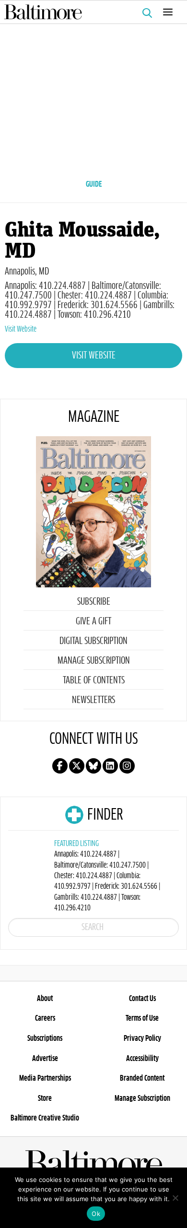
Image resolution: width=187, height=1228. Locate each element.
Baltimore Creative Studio (45, 1118)
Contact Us (142, 998)
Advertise (45, 1058)
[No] (175, 1198)
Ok (96, 1213)
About (45, 998)
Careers (45, 1018)
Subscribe (93, 602)
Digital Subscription (93, 641)
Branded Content (142, 1078)
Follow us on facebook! (60, 766)
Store (45, 1098)
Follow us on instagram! (127, 766)
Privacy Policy (142, 1038)
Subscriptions (44, 1038)
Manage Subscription (94, 661)
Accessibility (142, 1058)
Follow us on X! (76, 766)
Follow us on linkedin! (110, 766)
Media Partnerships (45, 1078)
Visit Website (20, 329)
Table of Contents (94, 680)
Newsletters (93, 700)
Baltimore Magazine (89, 12)
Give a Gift (93, 621)
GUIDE (94, 184)
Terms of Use (142, 1018)
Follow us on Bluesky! (93, 766)
